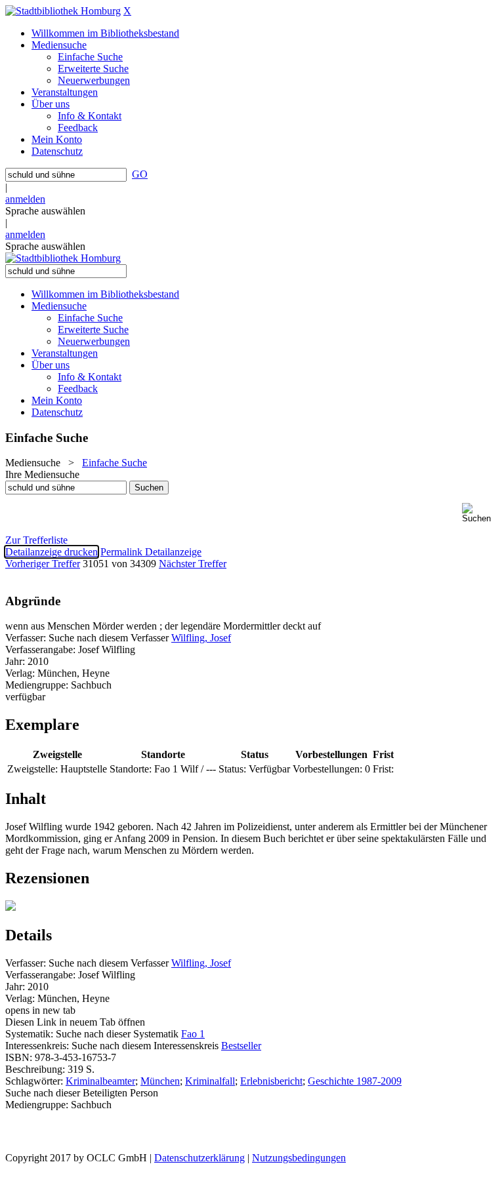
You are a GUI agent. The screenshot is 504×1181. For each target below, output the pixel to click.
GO (140, 174)
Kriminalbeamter (100, 1081)
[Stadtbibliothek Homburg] (63, 10)
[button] (480, 513)
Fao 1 (193, 1033)
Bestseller (241, 1045)
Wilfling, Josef (201, 637)
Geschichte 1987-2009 (355, 1081)
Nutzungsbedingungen (299, 1157)
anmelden (25, 199)
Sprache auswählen (45, 210)
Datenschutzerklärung (199, 1157)
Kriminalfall (210, 1081)
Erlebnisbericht (271, 1081)
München (160, 1081)
